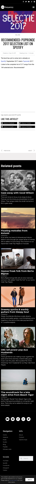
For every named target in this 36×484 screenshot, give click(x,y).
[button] (29, 479)
